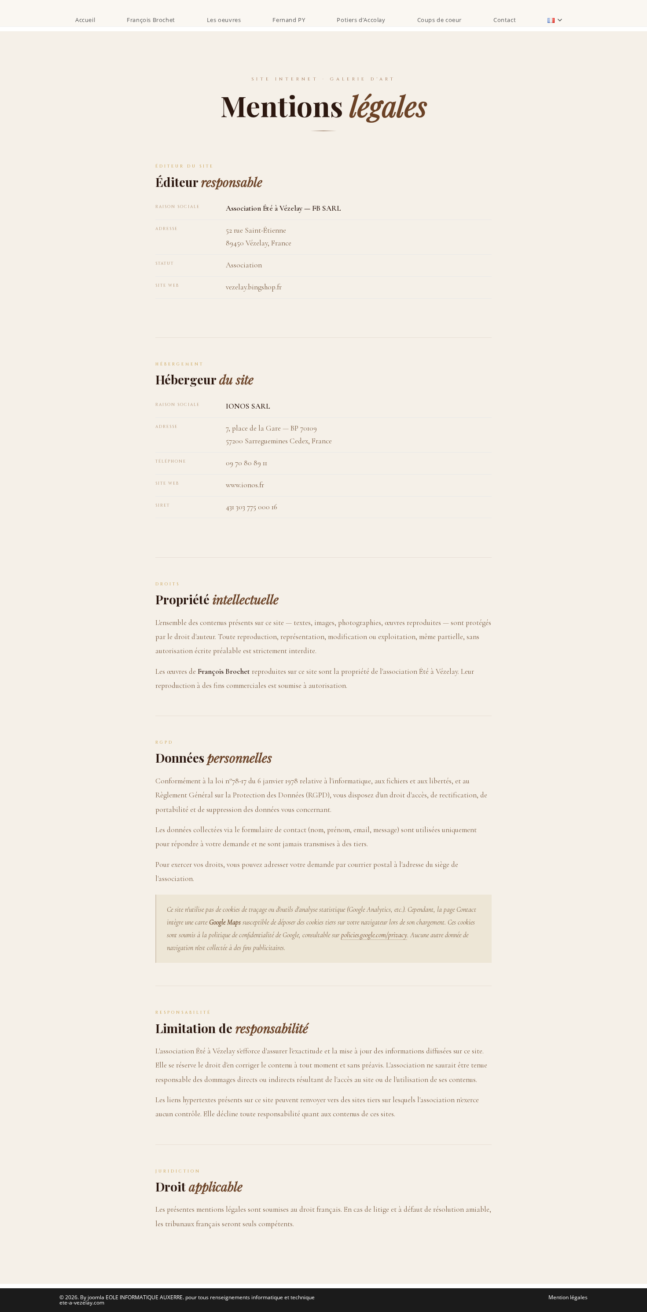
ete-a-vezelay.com (81, 1302)
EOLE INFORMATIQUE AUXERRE (144, 1297)
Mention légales (568, 1297)
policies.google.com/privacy (374, 935)
